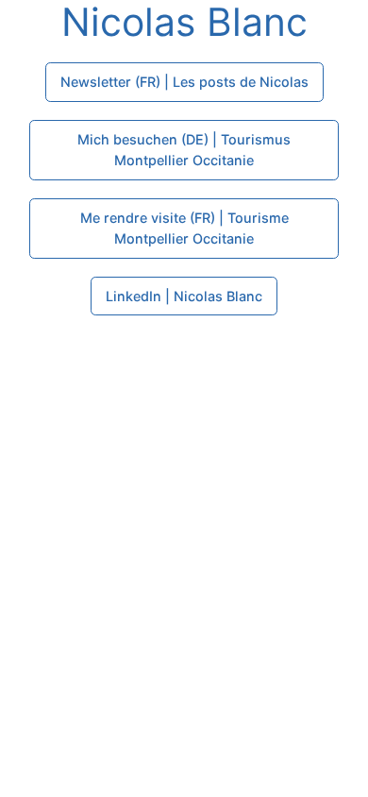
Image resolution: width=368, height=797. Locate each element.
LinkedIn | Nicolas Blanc (184, 296)
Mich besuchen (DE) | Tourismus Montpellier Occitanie (184, 149)
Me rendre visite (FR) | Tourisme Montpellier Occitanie (184, 228)
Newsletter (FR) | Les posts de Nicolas (184, 82)
